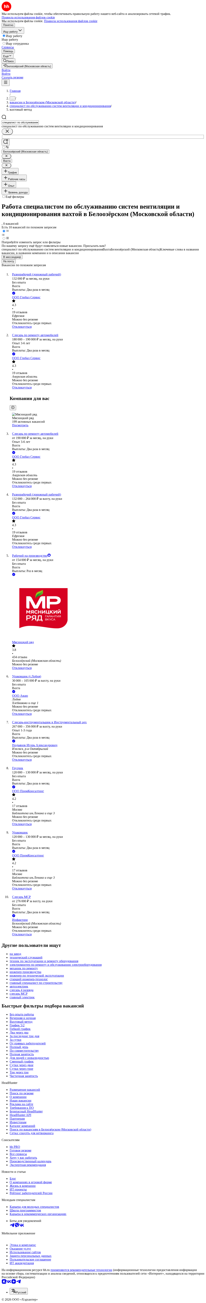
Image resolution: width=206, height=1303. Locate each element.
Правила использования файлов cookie (70, 21)
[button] (6, 70)
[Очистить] (7, 131)
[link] (8, 60)
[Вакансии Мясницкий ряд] (107, 608)
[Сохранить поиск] (6, 142)
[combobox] (20, 122)
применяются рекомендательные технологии (81, 1270)
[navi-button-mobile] (6, 82)
